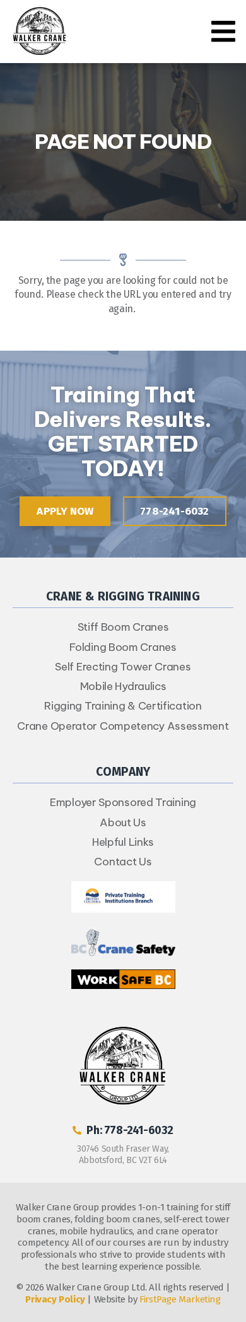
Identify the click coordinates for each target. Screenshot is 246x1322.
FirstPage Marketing (179, 1299)
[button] (223, 31)
